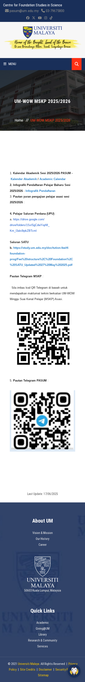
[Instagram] (45, 18)
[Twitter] (33, 18)
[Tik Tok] (51, 18)
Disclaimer (45, 669)
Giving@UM (42, 628)
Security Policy (64, 669)
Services (42, 646)
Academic (42, 622)
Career (43, 544)
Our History (42, 539)
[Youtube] (40, 18)
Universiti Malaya (28, 664)
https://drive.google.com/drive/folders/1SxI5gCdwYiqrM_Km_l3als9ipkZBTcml (29, 225)
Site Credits (27, 669)
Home (19, 120)
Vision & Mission (42, 533)
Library (43, 634)
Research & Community (42, 640)
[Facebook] (27, 18)
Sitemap (43, 675)
